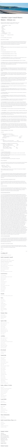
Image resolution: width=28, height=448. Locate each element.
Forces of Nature (3, 325)
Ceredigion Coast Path (4, 379)
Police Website (3, 286)
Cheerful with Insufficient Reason (6, 388)
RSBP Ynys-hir (3, 375)
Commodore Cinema (4, 374)
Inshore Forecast (3, 317)
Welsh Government (4, 308)
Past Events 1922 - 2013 (4, 438)
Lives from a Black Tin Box (5, 389)
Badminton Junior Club (4, 331)
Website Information (4, 412)
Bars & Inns (2, 364)
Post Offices (3, 291)
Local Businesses (3, 275)
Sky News (2, 302)
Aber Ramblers (3, 380)
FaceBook (2, 424)
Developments (3, 423)
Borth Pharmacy (3, 279)
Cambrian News (3, 303)
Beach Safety (3, 270)
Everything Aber (3, 369)
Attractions (2, 358)
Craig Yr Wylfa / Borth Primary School (7, 295)
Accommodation (3, 359)
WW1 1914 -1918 (3, 411)
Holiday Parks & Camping (4, 439)
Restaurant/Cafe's (3, 363)
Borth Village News (4, 309)
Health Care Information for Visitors (6, 271)
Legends (2, 407)
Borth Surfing (3, 326)
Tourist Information (3, 434)
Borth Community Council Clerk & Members (7, 260)
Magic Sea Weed (3, 327)
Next (26, 251)
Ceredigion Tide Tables (4, 266)
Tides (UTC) (2, 318)
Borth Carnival (3, 368)
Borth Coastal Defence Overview (5, 437)
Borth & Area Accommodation (5, 435)
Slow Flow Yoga (3, 332)
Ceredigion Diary (3, 373)
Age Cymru (2, 280)
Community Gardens (4, 346)
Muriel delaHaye (3, 393)
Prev (1, 251)
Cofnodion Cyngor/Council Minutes (6, 261)
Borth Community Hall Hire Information (7, 265)
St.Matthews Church (4, 340)
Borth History (3, 406)
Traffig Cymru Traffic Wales (5, 285)
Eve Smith (2, 394)
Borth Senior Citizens (4, 345)
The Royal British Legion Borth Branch (7, 341)
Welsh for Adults (3, 402)
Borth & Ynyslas (3, 357)
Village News (2, 433)
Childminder (3, 290)
